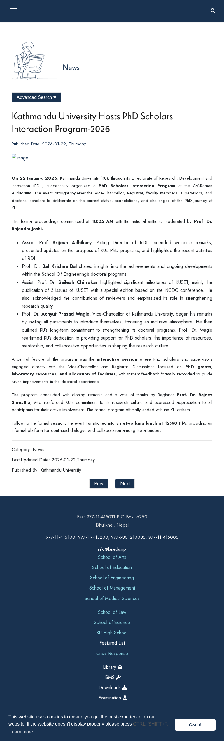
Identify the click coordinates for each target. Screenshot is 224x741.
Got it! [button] (195, 725)
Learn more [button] (21, 731)
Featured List (112, 643)
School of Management (112, 588)
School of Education (112, 567)
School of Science (112, 622)
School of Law (112, 612)
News (71, 67)
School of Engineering (112, 577)
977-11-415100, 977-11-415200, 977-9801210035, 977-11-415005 (112, 537)
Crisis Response (112, 653)
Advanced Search (35, 97)
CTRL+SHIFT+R (150, 723)
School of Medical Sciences (112, 598)
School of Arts (112, 557)
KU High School (112, 632)
